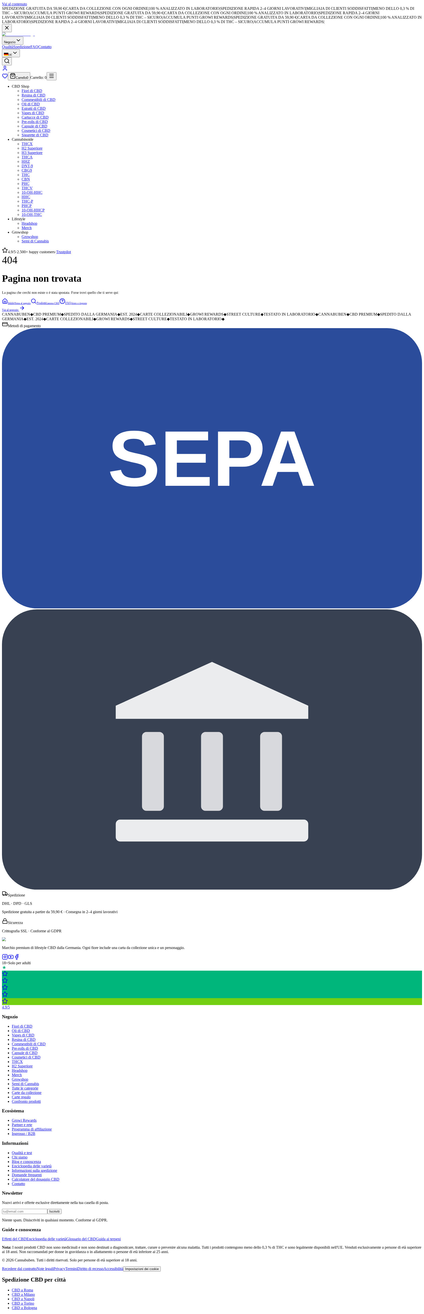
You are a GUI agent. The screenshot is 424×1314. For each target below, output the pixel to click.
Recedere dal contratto (19, 1269)
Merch (27, 228)
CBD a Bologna (24, 1308)
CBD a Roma (22, 1290)
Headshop (29, 223)
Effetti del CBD (14, 1239)
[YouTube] (11, 958)
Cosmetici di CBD (36, 130)
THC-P (27, 201)
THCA (27, 157)
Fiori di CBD (32, 91)
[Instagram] (5, 958)
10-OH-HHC (32, 192)
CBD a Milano (23, 1294)
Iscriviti (54, 1211)
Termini (71, 1269)
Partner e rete (22, 1125)
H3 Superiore (32, 153)
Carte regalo (21, 1097)
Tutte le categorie (25, 1088)
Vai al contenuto (14, 4)
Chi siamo (19, 1157)
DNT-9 (27, 166)
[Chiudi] (7, 28)
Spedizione (21, 47)
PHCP (27, 206)
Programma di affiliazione (32, 1129)
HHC (26, 197)
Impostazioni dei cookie (142, 1269)
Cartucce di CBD (35, 117)
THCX (27, 144)
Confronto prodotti (26, 1101)
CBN (26, 179)
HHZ (26, 161)
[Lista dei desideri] (5, 77)
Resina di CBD (33, 95)
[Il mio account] (5, 70)
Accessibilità (113, 1269)
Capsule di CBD (34, 126)
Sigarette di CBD (35, 135)
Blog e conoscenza (26, 1162)
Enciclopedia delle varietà (32, 1166)
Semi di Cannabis (35, 241)
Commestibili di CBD (38, 100)
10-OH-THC (32, 214)
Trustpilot (63, 252)
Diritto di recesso (90, 1269)
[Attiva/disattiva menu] (51, 76)
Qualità (7, 47)
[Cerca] (7, 61)
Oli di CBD (31, 104)
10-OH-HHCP (33, 210)
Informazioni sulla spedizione (34, 1170)
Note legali (45, 1269)
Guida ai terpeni (108, 1239)
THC (26, 175)
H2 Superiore (32, 148)
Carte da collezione (26, 1092)
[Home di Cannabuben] (18, 34)
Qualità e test (22, 1153)
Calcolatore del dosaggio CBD (35, 1179)
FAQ (34, 47)
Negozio (9, 42)
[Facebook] (17, 958)
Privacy (59, 1269)
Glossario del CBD (81, 1239)
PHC (25, 184)
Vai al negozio (10, 310)
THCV (27, 188)
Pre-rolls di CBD (35, 122)
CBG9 (27, 170)
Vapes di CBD (33, 113)
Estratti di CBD (34, 108)
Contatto (45, 47)
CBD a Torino (23, 1303)
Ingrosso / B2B (23, 1134)
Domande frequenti (27, 1175)
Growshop (30, 237)
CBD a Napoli (23, 1299)
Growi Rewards (24, 1120)
